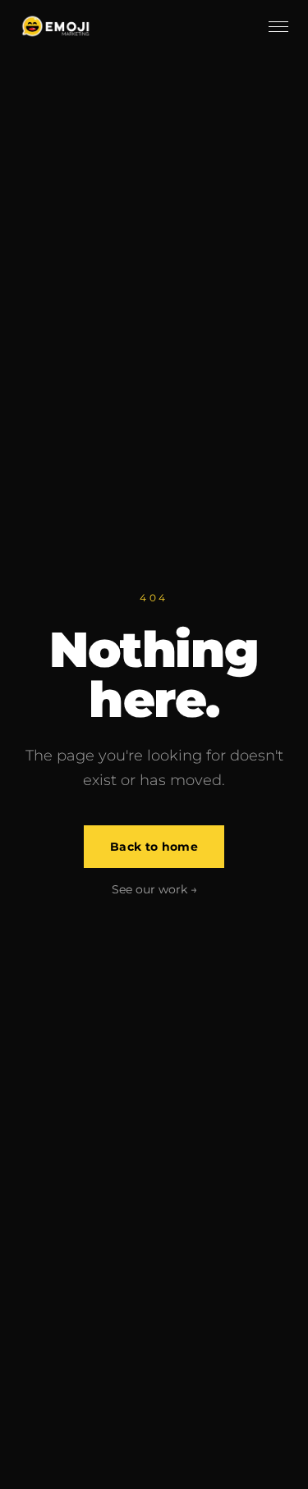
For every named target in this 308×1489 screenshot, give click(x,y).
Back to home (154, 846)
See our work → (154, 889)
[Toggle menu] (278, 27)
